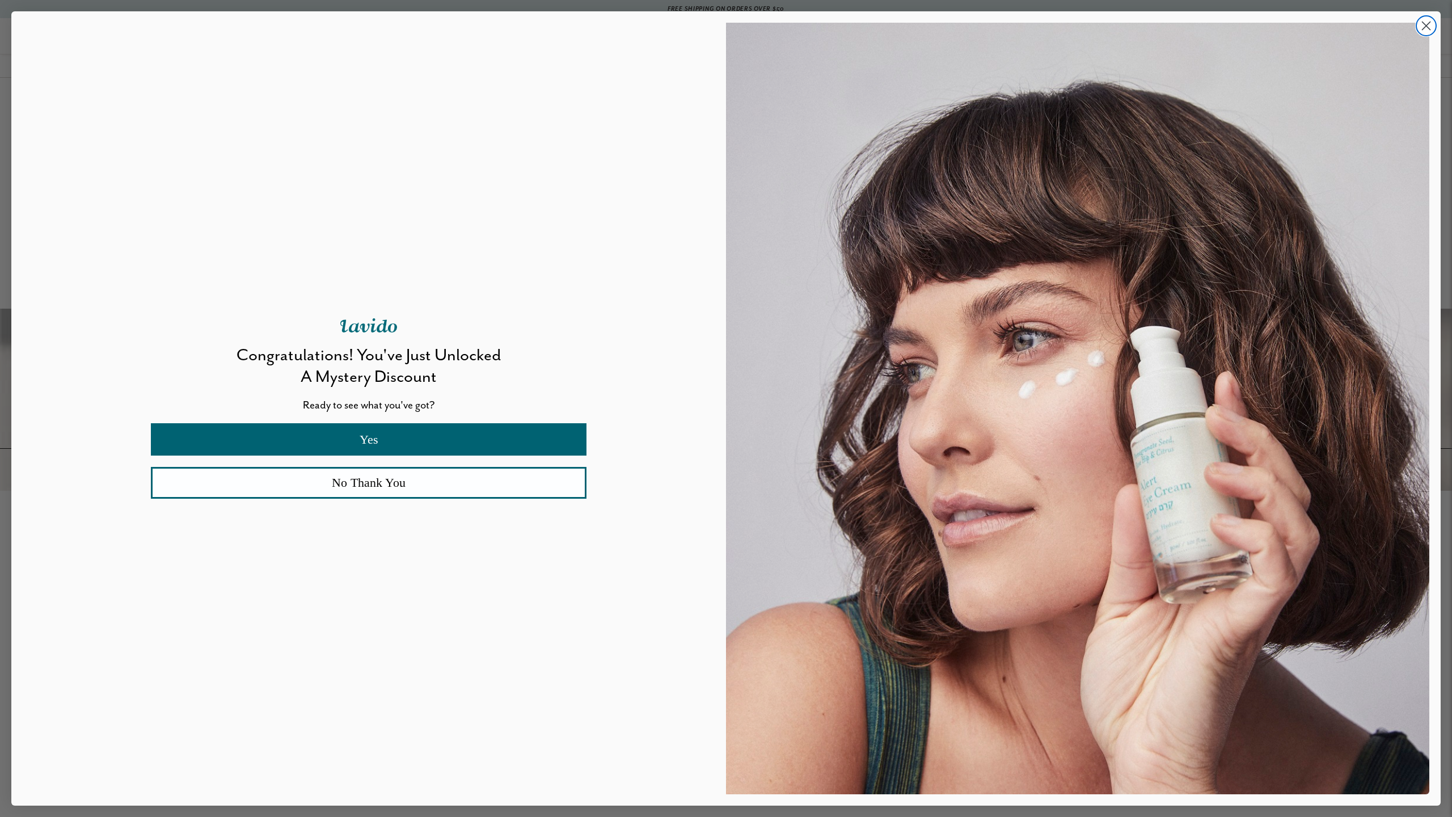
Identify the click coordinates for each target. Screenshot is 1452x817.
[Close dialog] (1426, 26)
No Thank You (369, 482)
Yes (369, 439)
